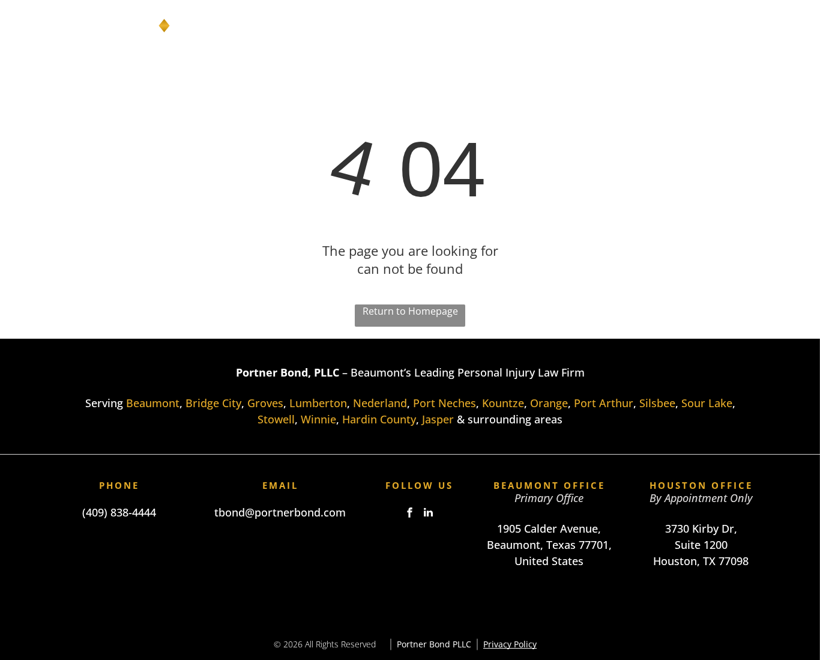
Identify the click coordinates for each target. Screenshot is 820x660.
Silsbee (657, 403)
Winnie (318, 419)
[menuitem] (391, 26)
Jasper (438, 419)
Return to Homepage (410, 311)
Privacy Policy (510, 644)
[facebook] (410, 513)
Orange (549, 403)
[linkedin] (428, 513)
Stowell (276, 419)
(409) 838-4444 (119, 512)
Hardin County (379, 419)
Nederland (380, 403)
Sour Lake (706, 403)
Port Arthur (603, 403)
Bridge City (213, 403)
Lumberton (318, 403)
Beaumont (152, 403)
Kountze (503, 403)
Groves (265, 403)
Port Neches (444, 403)
